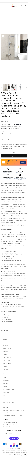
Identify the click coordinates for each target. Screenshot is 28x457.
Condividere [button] (5, 330)
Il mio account (6, 380)
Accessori (5, 366)
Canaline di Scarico (7, 363)
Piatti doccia (5, 351)
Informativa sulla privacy (21, 450)
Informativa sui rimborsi (10, 450)
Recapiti (18, 454)
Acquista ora (14, 156)
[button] (2, 5)
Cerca (4, 395)
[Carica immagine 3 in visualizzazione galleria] (21, 87)
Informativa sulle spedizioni (21, 452)
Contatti (4, 377)
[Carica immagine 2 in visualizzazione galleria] (14, 87)
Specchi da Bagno (7, 357)
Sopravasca (5, 354)
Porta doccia (5, 342)
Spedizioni (5, 386)
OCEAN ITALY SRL (13, 448)
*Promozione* (6, 369)
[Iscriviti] (22, 433)
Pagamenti (5, 383)
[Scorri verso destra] (26, 87)
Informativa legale (12, 454)
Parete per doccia (7, 348)
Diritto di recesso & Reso (8, 389)
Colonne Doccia (6, 360)
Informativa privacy (7, 392)
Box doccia (5, 345)
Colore (2, 131)
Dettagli (23, 162)
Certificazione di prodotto (9, 402)
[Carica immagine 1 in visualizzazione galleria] (6, 87)
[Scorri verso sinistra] (1, 87)
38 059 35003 (10, 424)
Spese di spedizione (10, 126)
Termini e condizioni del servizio (9, 452)
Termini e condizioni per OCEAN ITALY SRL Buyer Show (14, 398)
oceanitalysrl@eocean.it (12, 422)
